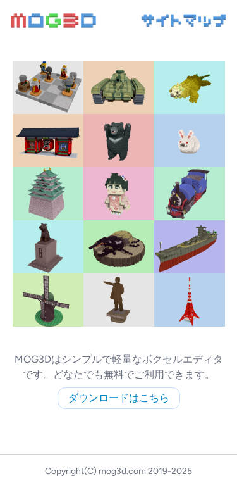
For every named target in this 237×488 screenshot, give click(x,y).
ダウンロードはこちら (118, 398)
